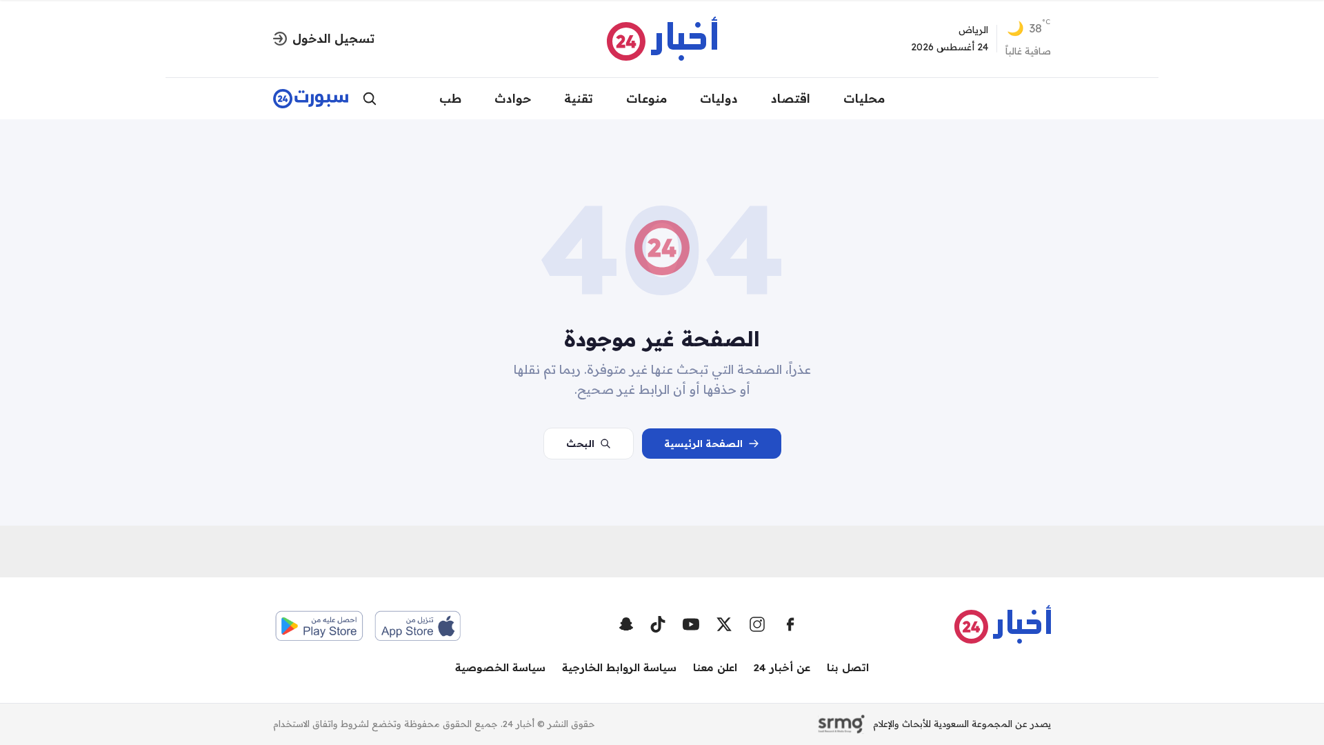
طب (450, 98)
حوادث (512, 98)
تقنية (578, 98)
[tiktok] (658, 624)
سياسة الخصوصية (500, 667)
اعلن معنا (715, 667)
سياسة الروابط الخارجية (619, 667)
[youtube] (691, 624)
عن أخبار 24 (782, 667)
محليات (864, 98)
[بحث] (369, 98)
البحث (580, 443)
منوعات (646, 98)
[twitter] (724, 624)
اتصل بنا (848, 667)
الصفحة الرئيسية (703, 443)
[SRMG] (841, 724)
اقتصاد (790, 98)
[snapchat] (626, 624)
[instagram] (757, 624)
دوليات (719, 98)
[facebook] (790, 624)
